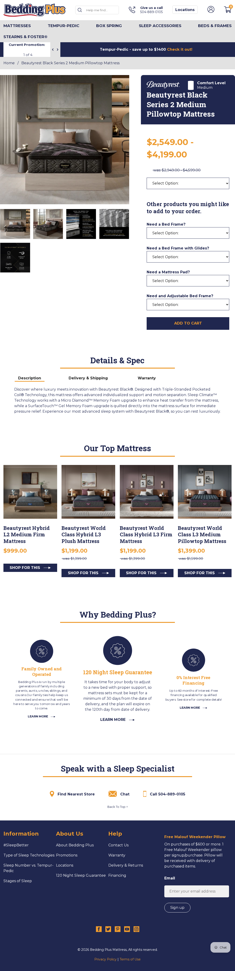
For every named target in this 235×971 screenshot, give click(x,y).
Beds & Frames (215, 25)
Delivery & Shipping (88, 378)
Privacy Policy (105, 959)
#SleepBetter (16, 845)
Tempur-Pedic (63, 25)
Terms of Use (130, 959)
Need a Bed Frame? (166, 224)
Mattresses (17, 25)
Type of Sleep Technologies (28, 855)
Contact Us (118, 845)
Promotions (66, 855)
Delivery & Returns (125, 865)
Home (9, 63)
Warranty (147, 378)
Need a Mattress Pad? (168, 272)
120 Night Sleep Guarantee (81, 875)
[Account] (210, 11)
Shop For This (25, 567)
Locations (185, 10)
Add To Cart (188, 323)
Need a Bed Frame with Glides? (178, 248)
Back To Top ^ (117, 807)
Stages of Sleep (17, 881)
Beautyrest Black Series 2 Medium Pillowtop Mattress (70, 63)
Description (29, 378)
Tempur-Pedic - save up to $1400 (146, 49)
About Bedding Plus (75, 845)
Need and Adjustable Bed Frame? (180, 296)
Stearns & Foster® (25, 36)
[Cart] (228, 11)
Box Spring (109, 25)
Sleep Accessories (160, 25)
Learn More (38, 716)
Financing (117, 875)
